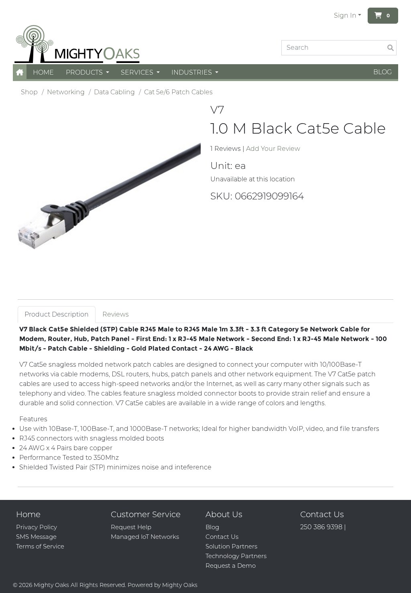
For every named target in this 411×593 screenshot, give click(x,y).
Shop (29, 92)
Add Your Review (273, 148)
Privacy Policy (36, 527)
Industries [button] (192, 72)
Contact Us (222, 536)
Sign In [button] (345, 15)
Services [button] (138, 72)
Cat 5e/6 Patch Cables (178, 92)
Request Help (131, 527)
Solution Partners (231, 546)
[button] (19, 72)
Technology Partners (236, 556)
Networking (66, 92)
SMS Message (36, 536)
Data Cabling (114, 92)
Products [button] (85, 72)
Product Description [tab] (56, 314)
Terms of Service (40, 546)
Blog (382, 72)
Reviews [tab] (115, 314)
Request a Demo (231, 565)
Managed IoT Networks (145, 536)
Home (43, 72)
